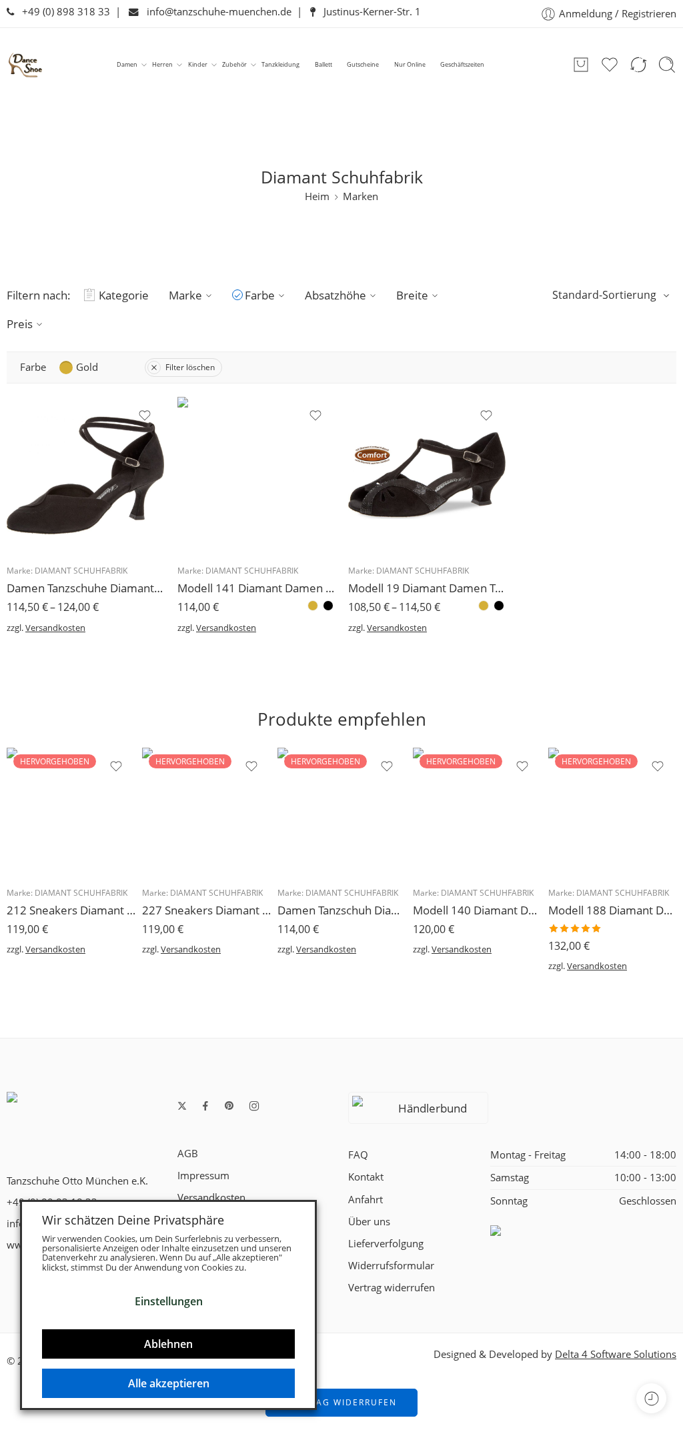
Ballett (323, 64)
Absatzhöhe (335, 295)
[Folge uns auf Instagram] (254, 1106)
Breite (412, 295)
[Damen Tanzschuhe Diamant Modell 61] (85, 475)
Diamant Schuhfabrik (81, 571)
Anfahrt (365, 1199)
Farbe (260, 295)
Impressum (203, 1175)
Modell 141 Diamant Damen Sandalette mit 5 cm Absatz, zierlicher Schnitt (256, 588)
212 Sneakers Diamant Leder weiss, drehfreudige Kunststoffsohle (71, 910)
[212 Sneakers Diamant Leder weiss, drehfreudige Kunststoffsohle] (71, 812)
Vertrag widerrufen (391, 1287)
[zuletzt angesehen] (651, 1398)
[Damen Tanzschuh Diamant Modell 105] (341, 812)
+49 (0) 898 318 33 (62, 11)
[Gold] (313, 606)
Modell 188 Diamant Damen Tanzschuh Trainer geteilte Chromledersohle (612, 910)
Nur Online (410, 64)
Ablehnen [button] (168, 1344)
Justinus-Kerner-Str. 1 (368, 11)
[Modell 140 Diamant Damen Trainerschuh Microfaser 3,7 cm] (477, 812)
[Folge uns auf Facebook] (205, 1106)
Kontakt (366, 1177)
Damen (127, 64)
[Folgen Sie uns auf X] (182, 1106)
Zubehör (234, 64)
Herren (162, 64)
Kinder (197, 64)
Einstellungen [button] (169, 1301)
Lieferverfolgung (386, 1243)
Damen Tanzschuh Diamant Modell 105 (341, 910)
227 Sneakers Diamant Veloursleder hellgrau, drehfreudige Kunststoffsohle (206, 910)
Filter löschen (190, 367)
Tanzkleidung (280, 64)
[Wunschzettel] (144, 415)
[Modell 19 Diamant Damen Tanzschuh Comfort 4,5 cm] (427, 475)
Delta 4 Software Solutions (615, 1354)
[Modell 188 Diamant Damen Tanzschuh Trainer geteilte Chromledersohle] (612, 812)
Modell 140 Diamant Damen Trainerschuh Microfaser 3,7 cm (477, 910)
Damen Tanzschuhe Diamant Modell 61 (85, 588)
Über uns (369, 1221)
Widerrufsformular (391, 1265)
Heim (317, 196)
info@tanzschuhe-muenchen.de (215, 11)
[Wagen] (581, 64)
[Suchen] (667, 64)
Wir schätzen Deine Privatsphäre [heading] (133, 1220)
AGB (187, 1153)
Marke (185, 295)
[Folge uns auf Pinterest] (229, 1106)
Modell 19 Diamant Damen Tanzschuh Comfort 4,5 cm (427, 588)
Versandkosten (55, 628)
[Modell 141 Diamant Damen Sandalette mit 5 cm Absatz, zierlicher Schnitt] (256, 475)
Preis (20, 323)
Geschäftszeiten (462, 64)
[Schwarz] (328, 606)
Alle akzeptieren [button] (168, 1383)
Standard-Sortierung (604, 294)
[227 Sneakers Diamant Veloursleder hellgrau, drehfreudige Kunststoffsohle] (206, 812)
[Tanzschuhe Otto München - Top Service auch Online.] (25, 64)
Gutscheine (363, 64)
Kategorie (124, 295)
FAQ (358, 1155)
